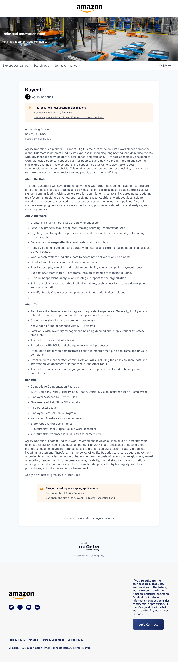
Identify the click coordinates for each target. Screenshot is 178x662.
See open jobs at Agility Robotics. (53, 112)
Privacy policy (81, 555)
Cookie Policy (75, 639)
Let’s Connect (148, 624)
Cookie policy (97, 555)
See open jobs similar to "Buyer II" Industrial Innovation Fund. (69, 117)
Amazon (33, 639)
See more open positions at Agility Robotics (89, 518)
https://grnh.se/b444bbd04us (60, 475)
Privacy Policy (17, 639)
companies (15, 65)
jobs (41, 65)
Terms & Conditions (52, 639)
